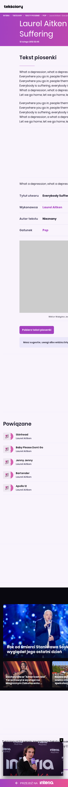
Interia (6, 15)
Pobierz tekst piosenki (36, 330)
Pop (44, 15)
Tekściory (17, 15)
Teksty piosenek (32, 15)
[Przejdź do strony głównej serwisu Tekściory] (13, 6)
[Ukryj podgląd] (61, 740)
